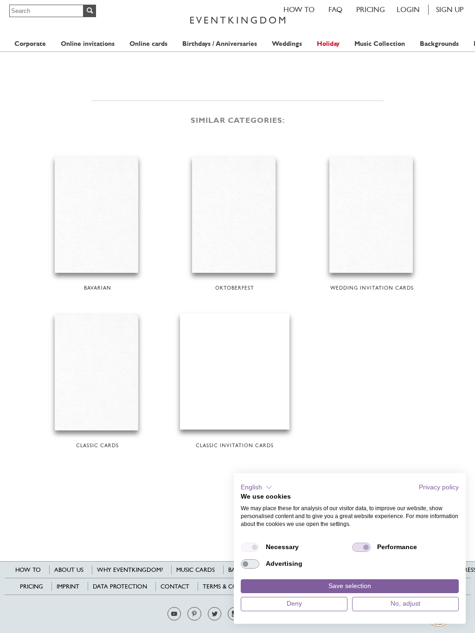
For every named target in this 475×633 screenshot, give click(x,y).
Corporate (30, 44)
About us (68, 569)
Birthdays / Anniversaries (219, 44)
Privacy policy (439, 487)
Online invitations (88, 44)
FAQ (335, 9)
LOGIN (408, 9)
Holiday (328, 44)
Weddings (287, 44)
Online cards (148, 44)
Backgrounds (439, 44)
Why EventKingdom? (130, 569)
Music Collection (379, 44)
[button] (256, 487)
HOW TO (299, 9)
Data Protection (120, 586)
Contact (174, 586)
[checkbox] (250, 547)
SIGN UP (449, 9)
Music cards (195, 569)
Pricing (370, 9)
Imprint (68, 586)
